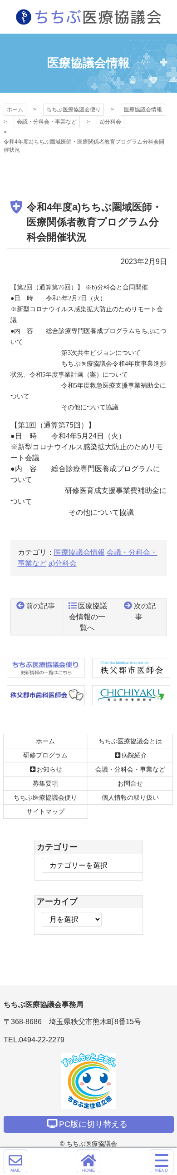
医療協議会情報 (143, 109)
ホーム (15, 109)
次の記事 (145, 611)
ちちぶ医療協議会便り (73, 109)
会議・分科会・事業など (47, 122)
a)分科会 (110, 122)
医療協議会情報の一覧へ (88, 617)
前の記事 (40, 606)
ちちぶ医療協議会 (88, 17)
